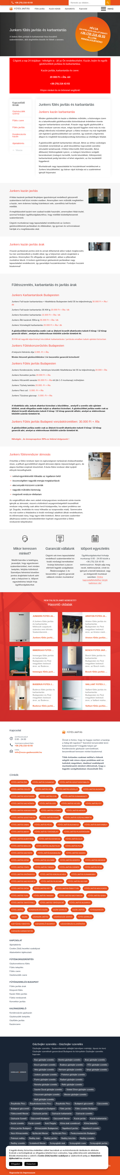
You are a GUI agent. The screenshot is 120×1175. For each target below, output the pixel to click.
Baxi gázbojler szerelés (44, 1060)
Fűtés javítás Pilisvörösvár (76, 832)
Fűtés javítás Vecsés (70, 803)
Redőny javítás (50, 1138)
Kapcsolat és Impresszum (22, 1172)
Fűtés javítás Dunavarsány (83, 874)
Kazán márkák (54, 9)
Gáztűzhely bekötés (20, 924)
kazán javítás (78, 910)
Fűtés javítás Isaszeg (75, 853)
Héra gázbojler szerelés (44, 1070)
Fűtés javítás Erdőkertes (23, 874)
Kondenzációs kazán (19, 135)
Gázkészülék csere (18, 975)
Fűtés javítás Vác (44, 789)
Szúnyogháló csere (78, 1143)
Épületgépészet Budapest (44, 1108)
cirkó (13, 917)
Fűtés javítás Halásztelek (48, 846)
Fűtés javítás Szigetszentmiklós (74, 782)
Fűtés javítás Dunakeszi (43, 782)
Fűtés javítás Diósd (20, 860)
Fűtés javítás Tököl (20, 867)
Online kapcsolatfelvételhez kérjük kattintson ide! (95, 580)
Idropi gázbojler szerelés (96, 1070)
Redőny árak (34, 1138)
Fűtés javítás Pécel (43, 825)
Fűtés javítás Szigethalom (23, 817)
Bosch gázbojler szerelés (45, 1065)
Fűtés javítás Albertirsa (22, 839)
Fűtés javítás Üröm (20, 888)
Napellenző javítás (70, 1128)
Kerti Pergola (50, 1123)
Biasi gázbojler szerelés (95, 1060)
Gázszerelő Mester (62, 1118)
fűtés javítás (17, 910)
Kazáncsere (15, 1024)
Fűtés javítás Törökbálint (47, 832)
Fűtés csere (18, 120)
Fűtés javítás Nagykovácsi (23, 881)
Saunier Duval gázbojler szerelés (48, 1089)
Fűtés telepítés (16, 967)
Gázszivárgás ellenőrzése (73, 924)
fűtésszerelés (96, 910)
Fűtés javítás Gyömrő (51, 810)
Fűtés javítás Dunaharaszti (74, 796)
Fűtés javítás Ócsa (93, 867)
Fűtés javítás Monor (76, 810)
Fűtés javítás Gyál (48, 796)
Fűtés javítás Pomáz (50, 817)
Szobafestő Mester (37, 1143)
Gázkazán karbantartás (22, 931)
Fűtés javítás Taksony (44, 895)
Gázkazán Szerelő (18, 1118)
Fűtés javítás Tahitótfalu (23, 903)
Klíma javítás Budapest (21, 1128)
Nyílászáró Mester (40, 1133)
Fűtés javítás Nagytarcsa (70, 895)
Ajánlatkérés (70, 9)
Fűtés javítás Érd (19, 782)
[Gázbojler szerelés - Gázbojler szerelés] (18, 1072)
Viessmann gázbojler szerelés (47, 1094)
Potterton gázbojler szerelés (73, 1075)
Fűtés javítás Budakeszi (68, 825)
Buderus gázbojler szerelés (71, 1065)
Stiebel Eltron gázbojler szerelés (80, 1089)
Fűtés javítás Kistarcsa (49, 839)
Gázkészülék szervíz (63, 917)
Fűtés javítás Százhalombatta (78, 817)
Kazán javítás (80, 1118)
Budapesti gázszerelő (84, 1104)
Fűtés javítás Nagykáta (21, 853)
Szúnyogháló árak (57, 1143)
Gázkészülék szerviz (18, 112)
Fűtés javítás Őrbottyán (67, 888)
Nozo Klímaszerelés (19, 1133)
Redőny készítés (68, 1138)
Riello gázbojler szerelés (72, 1084)
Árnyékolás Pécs (18, 1104)
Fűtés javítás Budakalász (49, 853)
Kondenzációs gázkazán (21, 1013)
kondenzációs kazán (38, 910)
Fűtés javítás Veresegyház (23, 810)
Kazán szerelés (17, 1123)
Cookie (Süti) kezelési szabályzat (25, 948)
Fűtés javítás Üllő (74, 839)
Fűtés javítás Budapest (80, 903)
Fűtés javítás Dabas (20, 825)
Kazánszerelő (18, 1008)
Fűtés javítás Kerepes (70, 860)
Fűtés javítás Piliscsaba (51, 881)
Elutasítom (31, 1164)
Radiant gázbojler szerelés (71, 1079)
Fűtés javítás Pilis (73, 846)
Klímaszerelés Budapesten (46, 1128)
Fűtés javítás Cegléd (20, 789)
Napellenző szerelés (91, 1128)
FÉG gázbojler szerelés (97, 1065)
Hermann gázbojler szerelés (70, 1070)
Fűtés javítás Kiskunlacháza (53, 874)
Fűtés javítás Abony (20, 832)
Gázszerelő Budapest (45, 924)
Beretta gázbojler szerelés (69, 1060)
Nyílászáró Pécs (59, 1133)
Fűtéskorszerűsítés (22, 959)
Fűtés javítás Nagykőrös (22, 803)
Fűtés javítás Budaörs (93, 789)
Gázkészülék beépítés (20, 1016)
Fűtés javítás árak (18, 986)
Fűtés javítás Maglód (21, 846)
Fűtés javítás (40, 9)
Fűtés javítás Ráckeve (95, 860)
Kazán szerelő (34, 1123)
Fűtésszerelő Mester (19, 1113)
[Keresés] (107, 2)
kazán (24, 917)
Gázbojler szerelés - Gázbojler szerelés (57, 1044)
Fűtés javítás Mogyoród (95, 888)
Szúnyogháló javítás (98, 1143)
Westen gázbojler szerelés (75, 1094)
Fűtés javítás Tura (19, 895)
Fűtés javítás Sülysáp (77, 881)
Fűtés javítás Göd (48, 803)
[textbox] (47, 258)
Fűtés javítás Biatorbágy (96, 825)
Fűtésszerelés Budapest (24, 982)
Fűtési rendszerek (18, 997)
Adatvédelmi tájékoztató (21, 952)
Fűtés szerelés (85, 917)
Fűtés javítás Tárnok (44, 867)
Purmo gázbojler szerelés (45, 1079)
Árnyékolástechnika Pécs (40, 1104)
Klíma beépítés (90, 1123)
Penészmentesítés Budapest (83, 1133)
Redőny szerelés (87, 1138)
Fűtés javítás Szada (97, 895)
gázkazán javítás (40, 917)
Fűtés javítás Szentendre (23, 796)
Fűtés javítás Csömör (69, 867)
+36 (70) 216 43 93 (24, 2)
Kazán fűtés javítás (18, 994)
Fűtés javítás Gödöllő (67, 789)
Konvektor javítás (17, 1001)
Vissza (19, 150)
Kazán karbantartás (98, 1118)
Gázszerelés (102, 1104)
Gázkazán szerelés (84, 1113)
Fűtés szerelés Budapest (85, 1108)
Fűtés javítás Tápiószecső (52, 903)
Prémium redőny (18, 1138)
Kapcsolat (83, 9)
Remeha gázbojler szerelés (45, 1084)
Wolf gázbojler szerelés (44, 1099)
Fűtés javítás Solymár (44, 860)
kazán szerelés (60, 910)
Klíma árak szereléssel (70, 1123)
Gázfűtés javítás (17, 1020)
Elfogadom (15, 1164)
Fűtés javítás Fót (94, 803)
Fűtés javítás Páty (42, 888)
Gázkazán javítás (40, 1113)
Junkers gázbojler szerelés (45, 1075)
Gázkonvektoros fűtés (20, 963)
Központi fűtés (16, 990)
